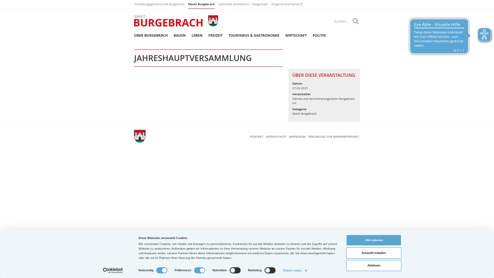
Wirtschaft (296, 35)
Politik (319, 35)
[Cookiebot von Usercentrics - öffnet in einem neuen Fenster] (113, 270)
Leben (197, 35)
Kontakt (256, 137)
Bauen (180, 35)
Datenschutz (276, 137)
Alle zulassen (374, 240)
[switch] (199, 270)
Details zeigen (292, 270)
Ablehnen (373, 265)
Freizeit (215, 35)
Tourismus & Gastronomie (253, 35)
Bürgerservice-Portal (285, 4)
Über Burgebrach (151, 35)
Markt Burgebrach (201, 4)
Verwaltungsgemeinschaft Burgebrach (159, 4)
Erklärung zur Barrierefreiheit (333, 137)
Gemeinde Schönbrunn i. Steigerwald (243, 4)
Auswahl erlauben (374, 252)
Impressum (297, 137)
